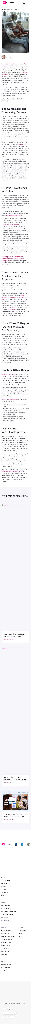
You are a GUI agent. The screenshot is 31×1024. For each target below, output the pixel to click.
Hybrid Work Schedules (8, 911)
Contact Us (4, 892)
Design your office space (10, 399)
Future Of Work (6, 933)
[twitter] (9, 1009)
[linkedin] (4, 1009)
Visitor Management (7, 914)
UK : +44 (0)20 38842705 (9, 1013)
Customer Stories (7, 931)
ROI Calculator (6, 951)
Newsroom (5, 883)
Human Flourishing (7, 936)
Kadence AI (5, 917)
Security (4, 889)
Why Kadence (5, 880)
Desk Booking (5, 905)
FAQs (20, 936)
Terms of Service (6, 970)
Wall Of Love (5, 948)
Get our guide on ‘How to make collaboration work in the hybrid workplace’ (13, 259)
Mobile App (5, 920)
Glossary (4, 954)
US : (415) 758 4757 (8, 1017)
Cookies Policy (6, 965)
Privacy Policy (5, 967)
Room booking (6, 908)
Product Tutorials (6, 942)
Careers (3, 886)
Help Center (22, 931)
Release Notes (5, 945)
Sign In (3, 895)
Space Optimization (7, 939)
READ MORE (7, 639)
